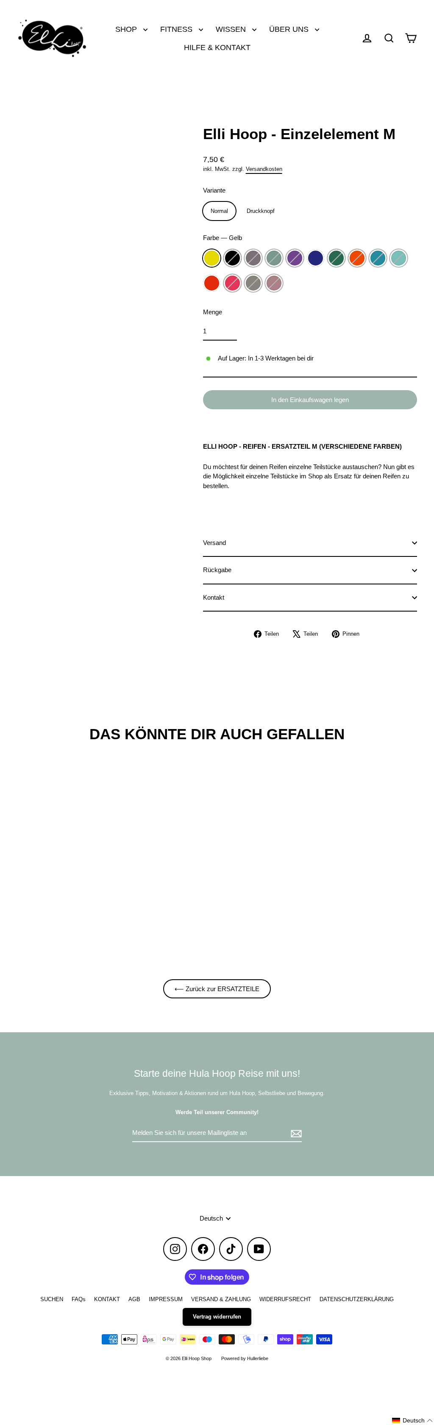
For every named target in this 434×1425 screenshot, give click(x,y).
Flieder (253, 258)
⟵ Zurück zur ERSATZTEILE (217, 988)
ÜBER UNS (290, 29)
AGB (134, 1299)
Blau (315, 258)
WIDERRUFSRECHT (285, 1299)
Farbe (222, 237)
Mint (398, 258)
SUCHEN (51, 1299)
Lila (294, 258)
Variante (214, 190)
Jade (274, 258)
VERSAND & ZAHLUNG (221, 1299)
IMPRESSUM (166, 1299)
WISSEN (232, 29)
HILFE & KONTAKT (217, 47)
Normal (219, 211)
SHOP (127, 29)
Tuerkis (378, 258)
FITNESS (177, 29)
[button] (412, 1420)
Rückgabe (217, 569)
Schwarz (232, 258)
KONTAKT (107, 1299)
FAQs (79, 1299)
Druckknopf (261, 211)
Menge (212, 312)
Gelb (211, 258)
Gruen (336, 258)
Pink (232, 283)
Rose (274, 283)
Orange (357, 258)
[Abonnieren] (295, 1133)
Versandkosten (264, 169)
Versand (214, 542)
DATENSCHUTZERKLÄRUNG (357, 1299)
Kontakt (213, 597)
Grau (253, 283)
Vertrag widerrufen (217, 1316)
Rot (211, 283)
